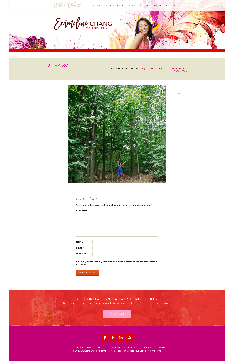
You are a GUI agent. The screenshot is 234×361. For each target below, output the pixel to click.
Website (81, 253)
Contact (176, 5)
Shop (167, 5)
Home (92, 5)
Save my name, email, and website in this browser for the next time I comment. (116, 263)
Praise (147, 5)
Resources (157, 5)
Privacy (150, 351)
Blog (106, 347)
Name (80, 242)
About (100, 5)
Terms (158, 351)
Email (80, 247)
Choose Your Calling (136, 351)
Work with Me (119, 5)
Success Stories (131, 347)
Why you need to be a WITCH (155, 68)
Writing (116, 347)
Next (182, 93)
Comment (82, 210)
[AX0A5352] (117, 134)
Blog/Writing (135, 5)
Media (108, 5)
